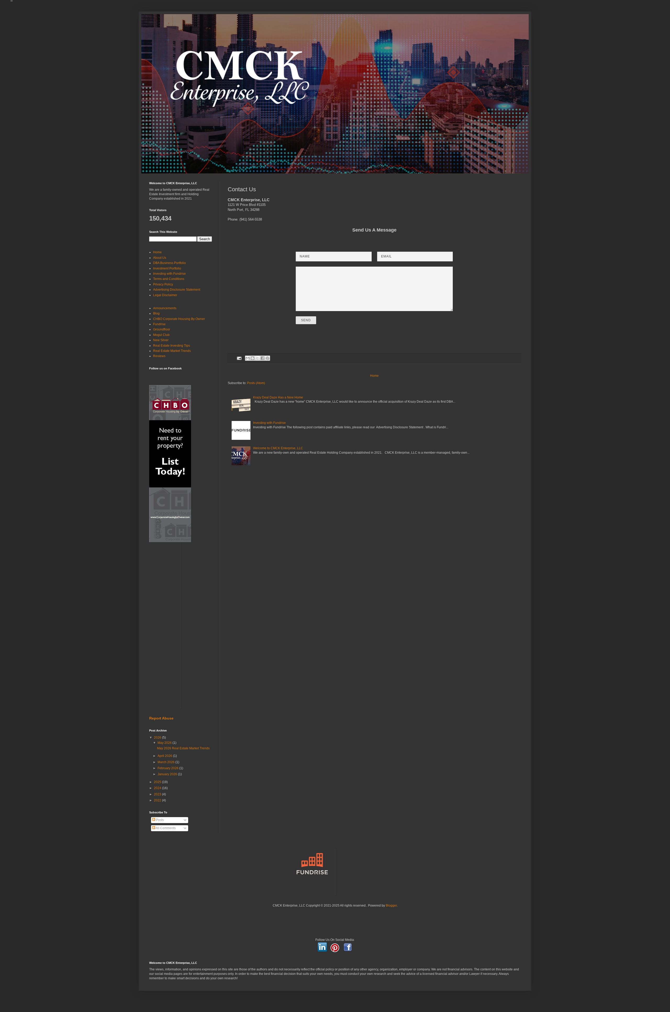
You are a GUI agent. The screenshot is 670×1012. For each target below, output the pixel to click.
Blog (156, 313)
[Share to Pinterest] (267, 358)
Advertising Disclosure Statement (176, 289)
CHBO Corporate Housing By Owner (179, 319)
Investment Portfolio (167, 268)
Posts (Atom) (256, 383)
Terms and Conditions (168, 279)
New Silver (161, 340)
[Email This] (247, 358)
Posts (159, 820)
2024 (158, 788)
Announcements (164, 308)
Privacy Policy (163, 284)
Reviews (159, 356)
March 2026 (166, 762)
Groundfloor (161, 329)
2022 (158, 800)
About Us (159, 258)
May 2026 (165, 743)
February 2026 (168, 768)
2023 (158, 794)
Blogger (391, 905)
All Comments (165, 828)
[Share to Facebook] (262, 358)
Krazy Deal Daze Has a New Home (278, 397)
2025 (158, 782)
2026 (158, 737)
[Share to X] (257, 358)
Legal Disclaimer (165, 295)
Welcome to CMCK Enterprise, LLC (278, 448)
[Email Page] (239, 357)
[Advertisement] (180, 629)
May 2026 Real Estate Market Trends (183, 748)
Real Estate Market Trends (172, 351)
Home (374, 376)
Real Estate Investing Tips (171, 345)
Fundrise (159, 324)
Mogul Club (161, 335)
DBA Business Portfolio (169, 263)
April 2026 (165, 756)
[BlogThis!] (252, 358)
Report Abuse (161, 718)
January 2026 (168, 774)
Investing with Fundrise (269, 423)
